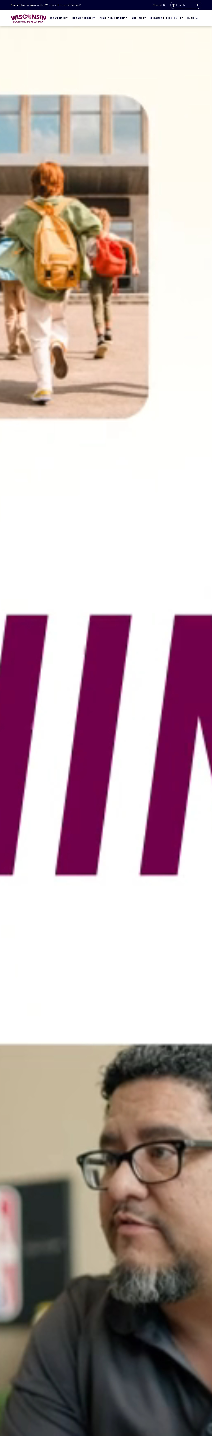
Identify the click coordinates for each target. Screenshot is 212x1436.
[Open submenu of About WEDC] (145, 18)
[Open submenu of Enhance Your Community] (126, 18)
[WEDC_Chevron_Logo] (28, 15)
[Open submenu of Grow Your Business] (94, 18)
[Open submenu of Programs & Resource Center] (182, 18)
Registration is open (23, 5)
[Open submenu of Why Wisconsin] (66, 18)
